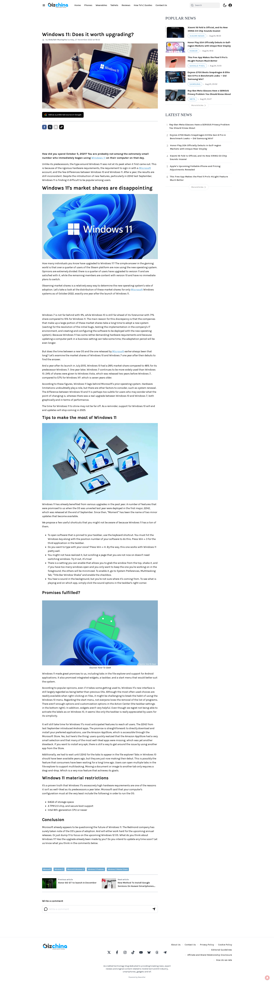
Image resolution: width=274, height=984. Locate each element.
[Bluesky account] (149, 952)
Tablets (114, 5)
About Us (176, 944)
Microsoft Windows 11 (75, 869)
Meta (192, 99)
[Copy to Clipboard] (61, 127)
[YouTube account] (141, 952)
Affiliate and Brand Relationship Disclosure (209, 955)
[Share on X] (50, 127)
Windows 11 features (96, 869)
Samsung (195, 84)
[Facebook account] (117, 952)
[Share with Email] (56, 127)
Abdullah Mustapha (57, 39)
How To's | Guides (143, 5)
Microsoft (145, 168)
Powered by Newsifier (137, 977)
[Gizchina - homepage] (58, 5)
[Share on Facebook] (44, 127)
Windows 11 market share (118, 869)
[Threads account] (157, 952)
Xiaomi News (197, 35)
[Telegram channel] (165, 952)
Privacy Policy (207, 944)
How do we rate (224, 960)
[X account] (109, 952)
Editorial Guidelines (221, 949)
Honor (194, 50)
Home (77, 5)
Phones (88, 5)
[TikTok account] (133, 952)
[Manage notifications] (267, 977)
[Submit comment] (153, 909)
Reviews (126, 5)
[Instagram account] (125, 952)
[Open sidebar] (44, 5)
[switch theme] (225, 5)
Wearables (101, 5)
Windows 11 (98, 157)
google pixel (197, 65)
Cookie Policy (225, 944)
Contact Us (161, 5)
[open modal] (230, 5)
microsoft (47, 869)
